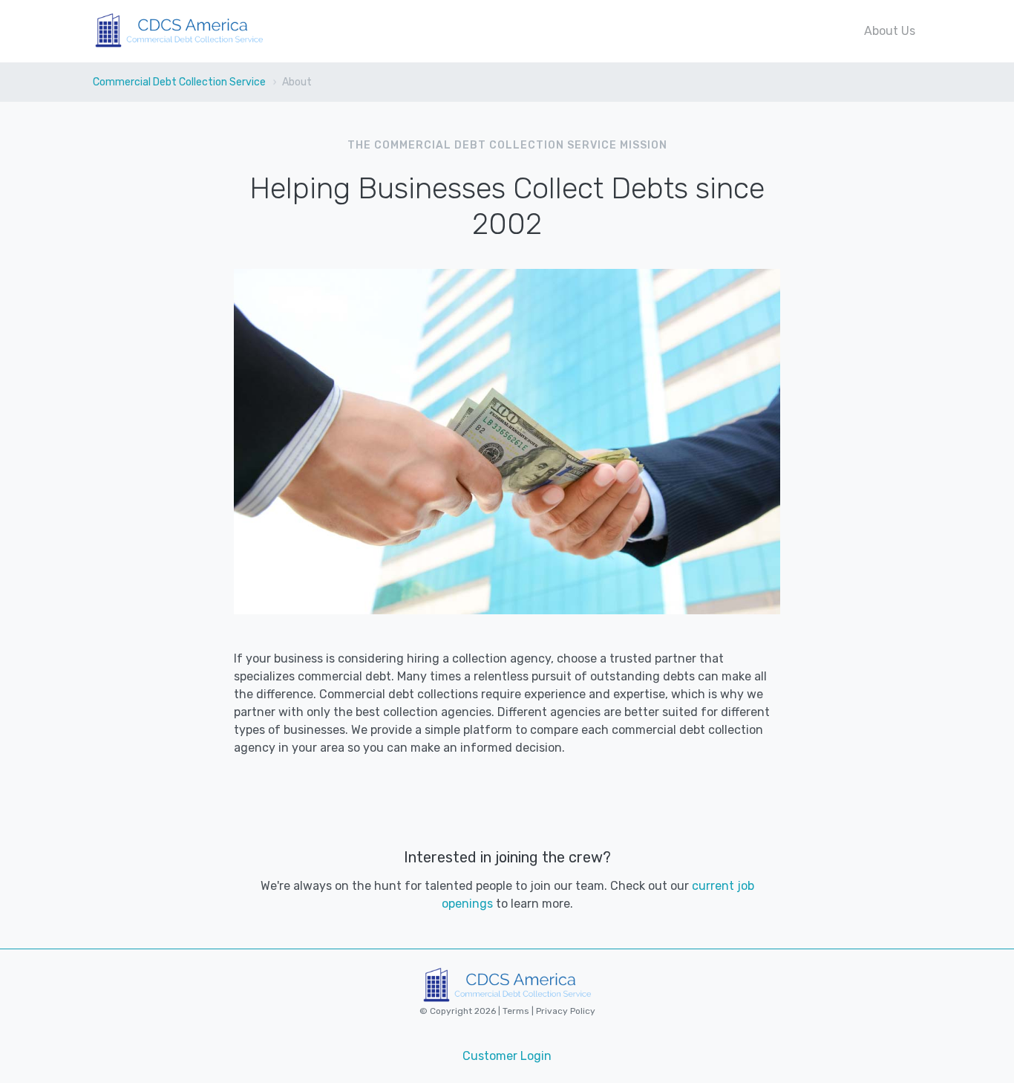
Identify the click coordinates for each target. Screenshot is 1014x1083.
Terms (517, 1011)
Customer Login (507, 1056)
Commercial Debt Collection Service (179, 82)
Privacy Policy (564, 1011)
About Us (889, 31)
